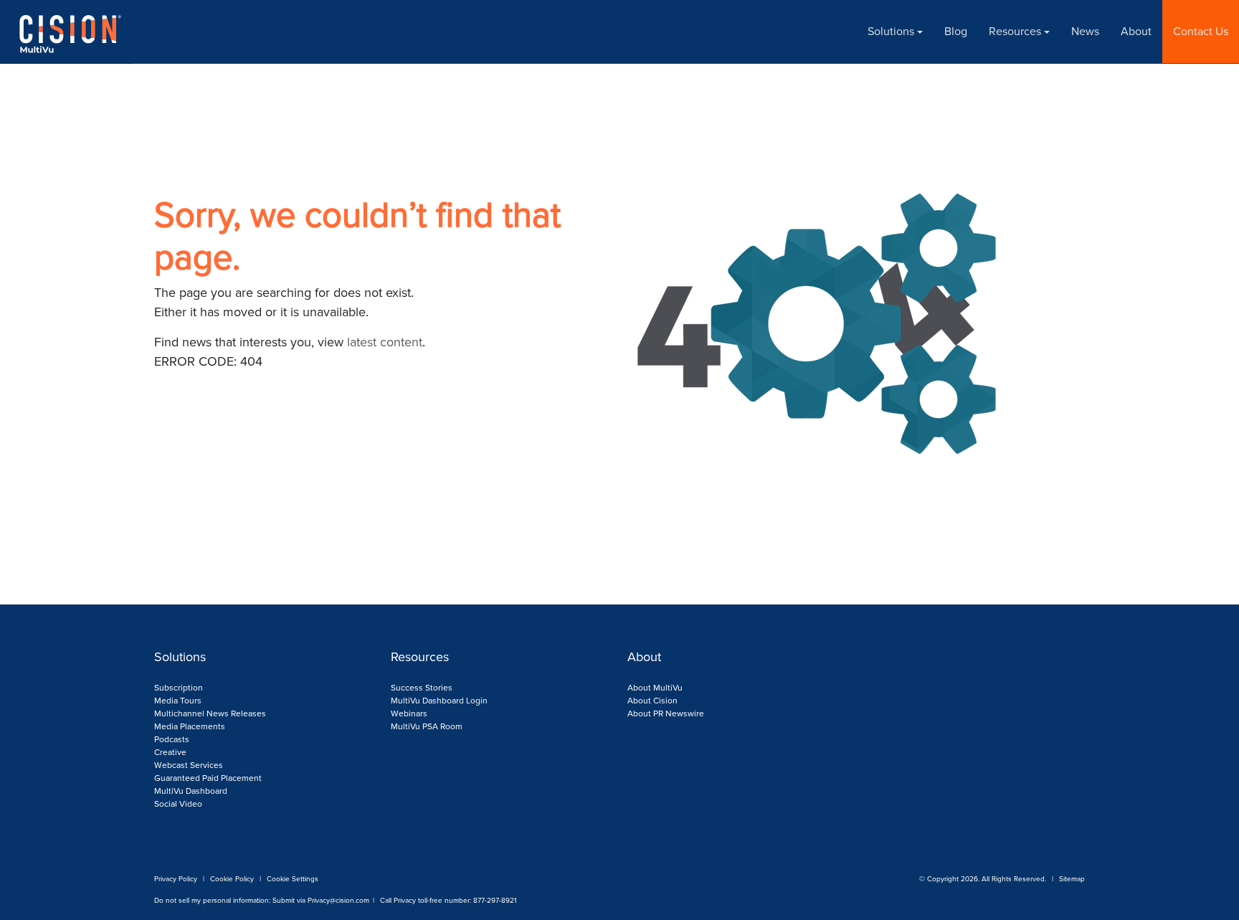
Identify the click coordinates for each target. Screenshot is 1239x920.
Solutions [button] (891, 31)
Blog (955, 31)
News (1085, 31)
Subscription (178, 687)
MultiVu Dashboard (190, 790)
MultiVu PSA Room (426, 726)
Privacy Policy (175, 878)
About (1136, 31)
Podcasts (171, 739)
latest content (384, 342)
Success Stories (421, 687)
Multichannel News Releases (210, 713)
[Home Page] (61, 32)
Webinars (409, 713)
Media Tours (177, 700)
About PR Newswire (665, 713)
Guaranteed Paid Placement (208, 778)
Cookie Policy (232, 878)
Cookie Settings (292, 878)
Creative (170, 752)
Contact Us (1200, 31)
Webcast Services (188, 765)
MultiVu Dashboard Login (439, 700)
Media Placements (189, 726)
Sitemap (1072, 878)
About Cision (652, 700)
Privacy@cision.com (338, 900)
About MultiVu (655, 687)
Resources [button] (1015, 31)
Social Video (178, 803)
